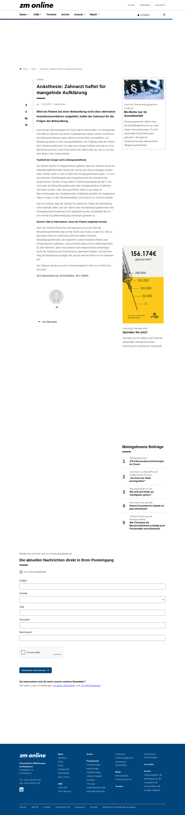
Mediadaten (145, 5)
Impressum (80, 807)
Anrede (23, 593)
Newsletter (160, 5)
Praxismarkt (149, 783)
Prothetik (91, 780)
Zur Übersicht (49, 322)
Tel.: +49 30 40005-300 (30, 780)
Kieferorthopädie (94, 776)
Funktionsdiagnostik (124, 758)
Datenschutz (61, 807)
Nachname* (25, 632)
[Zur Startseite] (36, 5)
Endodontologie (94, 772)
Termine (51, 14)
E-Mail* (23, 581)
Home (25, 69)
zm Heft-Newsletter (91, 685)
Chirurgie (91, 784)
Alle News (62, 758)
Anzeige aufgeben (152, 790)
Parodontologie (93, 765)
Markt (93, 14)
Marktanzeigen (122, 776)
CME (36, 14)
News (23, 14)
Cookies (46, 807)
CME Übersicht (64, 791)
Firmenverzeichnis (123, 779)
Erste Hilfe (62, 788)
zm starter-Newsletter (64, 685)
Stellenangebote (151, 775)
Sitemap (93, 807)
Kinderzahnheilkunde (96, 788)
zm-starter (149, 764)
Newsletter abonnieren (34, 670)
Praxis (60, 766)
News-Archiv (64, 777)
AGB (33, 807)
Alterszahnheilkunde (96, 791)
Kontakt (131, 5)
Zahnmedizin (63, 773)
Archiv (65, 14)
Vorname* (24, 620)
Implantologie (93, 769)
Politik (60, 762)
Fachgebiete (93, 761)
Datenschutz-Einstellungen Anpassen (119, 807)
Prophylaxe (120, 754)
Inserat (78, 14)
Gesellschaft (63, 769)
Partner (23, 807)
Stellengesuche (151, 779)
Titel (21, 607)
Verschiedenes (150, 786)
